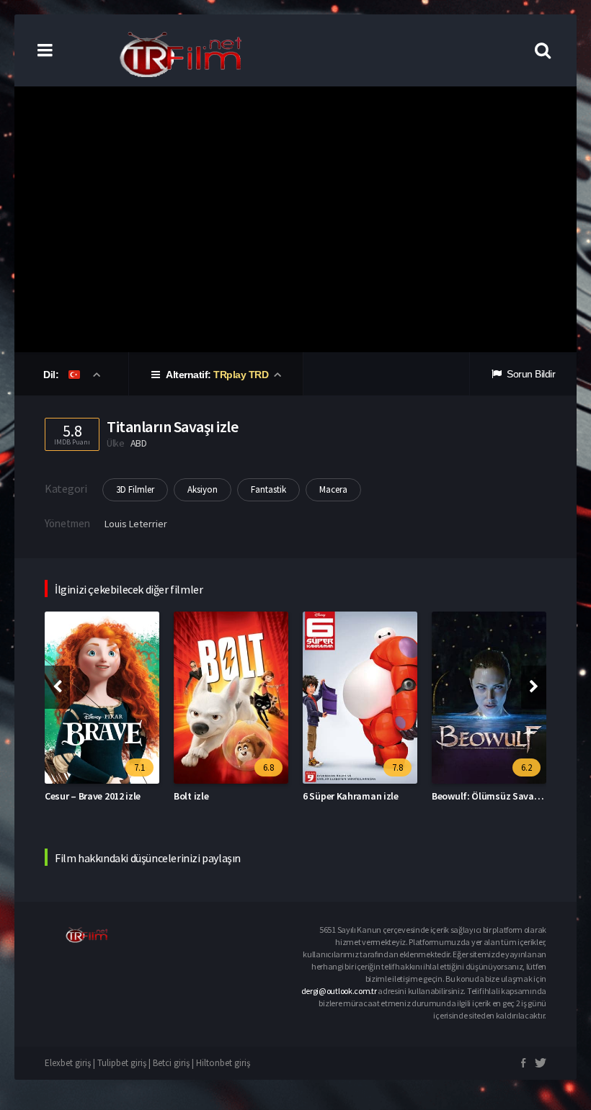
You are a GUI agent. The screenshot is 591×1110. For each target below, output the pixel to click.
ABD (138, 443)
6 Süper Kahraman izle (351, 795)
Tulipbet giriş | (125, 1063)
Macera (333, 489)
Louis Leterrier (136, 523)
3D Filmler (135, 489)
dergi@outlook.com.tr (339, 990)
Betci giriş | (174, 1063)
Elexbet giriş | (71, 1063)
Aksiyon (202, 489)
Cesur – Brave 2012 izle (93, 795)
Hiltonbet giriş (223, 1063)
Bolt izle (191, 795)
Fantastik (268, 489)
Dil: (52, 374)
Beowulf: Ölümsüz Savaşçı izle (497, 795)
